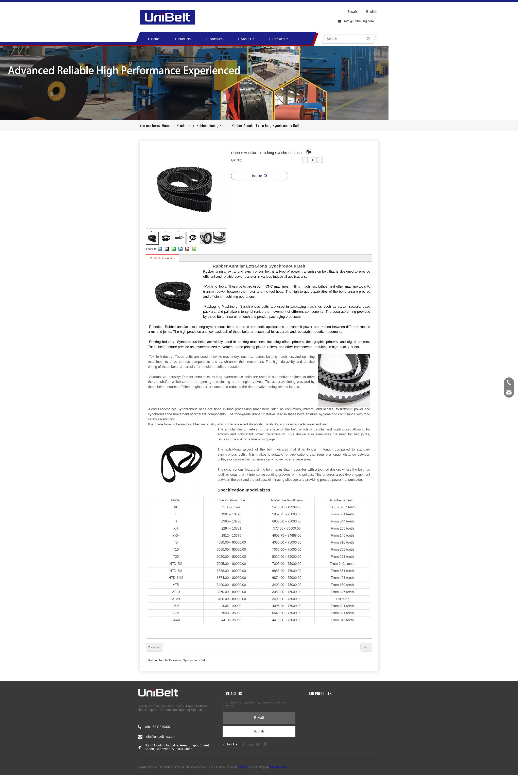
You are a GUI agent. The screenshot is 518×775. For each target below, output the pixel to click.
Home (155, 39)
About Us (247, 39)
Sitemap (243, 767)
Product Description (162, 258)
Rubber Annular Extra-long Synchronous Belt (177, 660)
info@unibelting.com (359, 21)
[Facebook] (243, 744)
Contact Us (280, 39)
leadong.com (278, 767)
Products (184, 39)
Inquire (257, 176)
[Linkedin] (251, 744)
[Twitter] (258, 744)
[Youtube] (265, 744)
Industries (216, 39)
